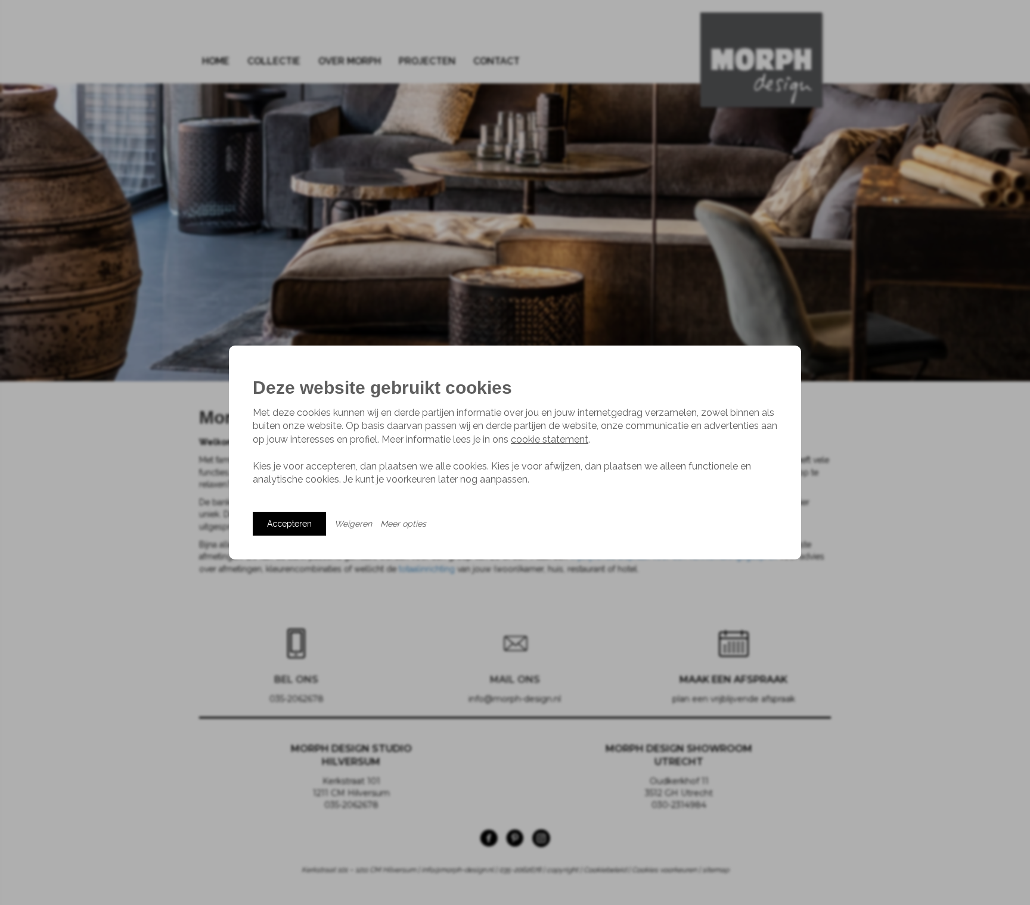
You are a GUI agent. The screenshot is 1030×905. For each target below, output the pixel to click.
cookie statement (549, 439)
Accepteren (289, 523)
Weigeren (353, 523)
